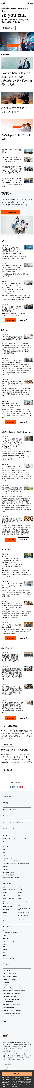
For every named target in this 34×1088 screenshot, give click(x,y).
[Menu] (31, 3)
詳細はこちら (8, 744)
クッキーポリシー (10, 1086)
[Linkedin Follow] (18, 787)
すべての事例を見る (10, 212)
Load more (10, 320)
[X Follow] (15, 787)
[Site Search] (28, 3)
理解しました (17, 1074)
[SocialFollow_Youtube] (21, 787)
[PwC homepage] (3, 2)
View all (22, 320)
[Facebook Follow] (11, 787)
